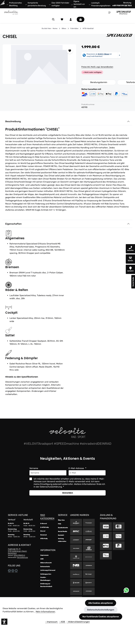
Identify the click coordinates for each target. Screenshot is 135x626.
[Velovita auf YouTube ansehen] (16, 570)
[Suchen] (53, 19)
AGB (42, 559)
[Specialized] (119, 36)
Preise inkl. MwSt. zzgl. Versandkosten (97, 67)
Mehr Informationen (45, 611)
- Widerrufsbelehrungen (78, 621)
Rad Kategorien (47, 517)
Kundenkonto (63, 527)
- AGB (62, 621)
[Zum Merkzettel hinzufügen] (70, 51)
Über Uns (61, 520)
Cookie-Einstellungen (45, 579)
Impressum (44, 555)
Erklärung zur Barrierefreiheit (46, 585)
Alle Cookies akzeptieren (100, 603)
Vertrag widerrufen (62, 540)
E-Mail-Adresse (77, 468)
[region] (39, 64)
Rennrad (43, 535)
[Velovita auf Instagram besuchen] (12, 570)
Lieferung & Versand (47, 570)
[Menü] (109, 12)
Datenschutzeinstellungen (100, 609)
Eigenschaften (13, 223)
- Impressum (51, 621)
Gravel (42, 531)
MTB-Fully (44, 538)
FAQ (59, 524)
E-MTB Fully (44, 527)
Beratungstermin (98, 82)
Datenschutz (45, 566)
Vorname (33, 468)
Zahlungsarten (45, 574)
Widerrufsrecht (46, 563)
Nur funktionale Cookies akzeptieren (100, 616)
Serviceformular (22, 557)
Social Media (62, 531)
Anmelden (67, 493)
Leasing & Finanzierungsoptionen (100, 4)
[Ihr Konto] (70, 19)
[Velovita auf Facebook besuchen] (9, 570)
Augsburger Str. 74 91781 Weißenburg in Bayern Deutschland (17, 551)
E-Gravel (43, 523)
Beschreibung (13, 121)
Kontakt (61, 535)
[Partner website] (123, 12)
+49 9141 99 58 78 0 (122, 5)
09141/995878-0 (19, 555)
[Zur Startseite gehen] (11, 12)
